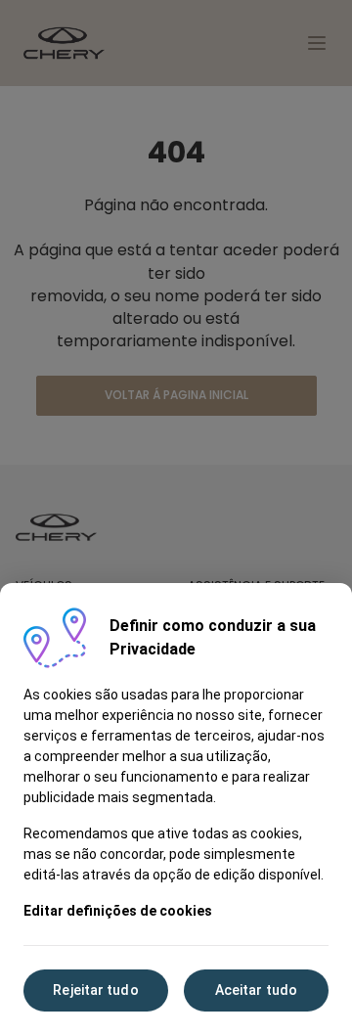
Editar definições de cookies (117, 911)
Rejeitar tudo (95, 990)
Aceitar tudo (256, 990)
